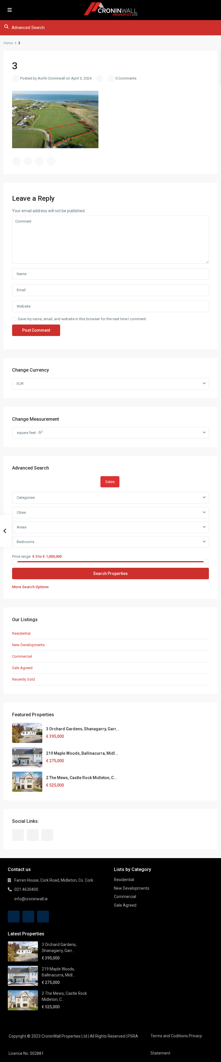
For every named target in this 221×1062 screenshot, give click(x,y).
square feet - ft (30, 432)
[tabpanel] (110, 541)
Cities (21, 512)
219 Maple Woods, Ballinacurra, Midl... (82, 753)
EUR (20, 383)
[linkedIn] (33, 835)
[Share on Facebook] (16, 161)
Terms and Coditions (169, 1036)
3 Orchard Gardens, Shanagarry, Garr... (82, 729)
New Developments (28, 645)
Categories (26, 497)
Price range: (21, 556)
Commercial (22, 656)
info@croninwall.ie (31, 899)
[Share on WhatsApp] (39, 161)
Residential (21, 633)
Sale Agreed (22, 668)
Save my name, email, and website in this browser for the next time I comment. (82, 319)
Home (8, 43)
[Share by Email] (51, 161)
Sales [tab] (110, 482)
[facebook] (18, 835)
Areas (21, 527)
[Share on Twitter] (28, 161)
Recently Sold (23, 679)
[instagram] (47, 835)
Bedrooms (25, 542)
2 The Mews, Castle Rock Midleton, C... (81, 777)
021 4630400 (26, 889)
